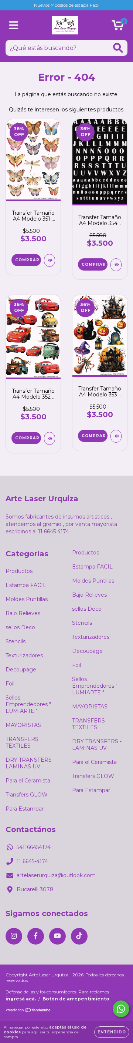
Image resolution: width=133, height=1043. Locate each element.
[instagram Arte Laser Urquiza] (14, 936)
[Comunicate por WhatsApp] (121, 1008)
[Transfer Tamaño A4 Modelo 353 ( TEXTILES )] (116, 436)
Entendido (112, 1032)
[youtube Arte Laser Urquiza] (57, 936)
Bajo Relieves (23, 613)
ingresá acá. (21, 999)
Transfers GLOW (27, 794)
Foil (10, 683)
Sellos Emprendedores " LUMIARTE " (28, 704)
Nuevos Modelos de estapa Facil (66, 5)
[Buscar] (118, 48)
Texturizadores (24, 655)
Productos (19, 571)
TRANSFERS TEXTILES (22, 742)
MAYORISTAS (23, 725)
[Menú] (14, 25)
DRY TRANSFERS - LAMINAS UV (30, 763)
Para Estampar (25, 808)
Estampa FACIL (26, 585)
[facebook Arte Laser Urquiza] (35, 936)
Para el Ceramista (28, 780)
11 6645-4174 (32, 861)
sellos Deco (20, 627)
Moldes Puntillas (27, 599)
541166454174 (34, 847)
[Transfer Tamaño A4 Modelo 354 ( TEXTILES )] (116, 264)
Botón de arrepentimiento (75, 999)
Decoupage (21, 669)
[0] (118, 27)
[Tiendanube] (29, 1011)
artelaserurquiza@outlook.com (56, 875)
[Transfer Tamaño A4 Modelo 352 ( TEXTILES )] (49, 438)
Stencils (15, 641)
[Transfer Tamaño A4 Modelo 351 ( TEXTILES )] (49, 260)
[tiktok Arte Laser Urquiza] (79, 936)
